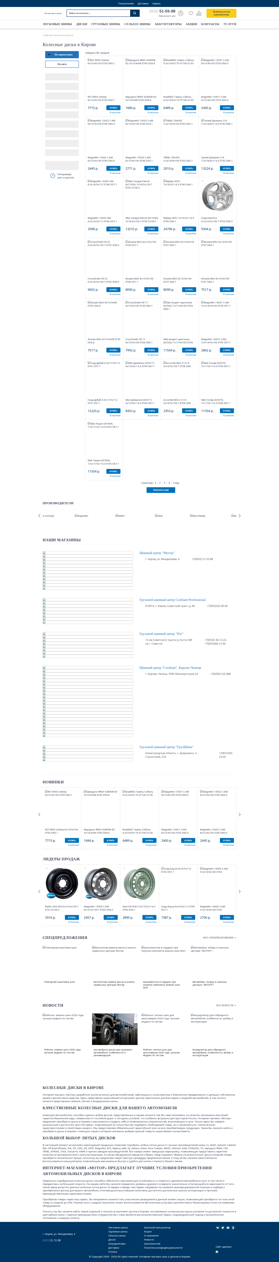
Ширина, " (51, 74)
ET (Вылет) (51, 103)
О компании (151, 1235)
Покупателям (126, 3)
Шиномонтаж (152, 1243)
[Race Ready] (197, 515)
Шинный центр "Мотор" (157, 553)
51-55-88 (162, 11)
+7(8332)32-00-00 (217, 606)
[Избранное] (191, 13)
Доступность (52, 141)
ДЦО (48, 112)
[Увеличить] (89, 59)
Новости (149, 1239)
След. (176, 482)
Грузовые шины (105, 24)
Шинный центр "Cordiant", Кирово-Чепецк (170, 668)
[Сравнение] (198, 13)
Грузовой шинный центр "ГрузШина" (167, 747)
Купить (113, 108)
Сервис (156, 3)
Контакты (210, 24)
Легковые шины (57, 24)
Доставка (143, 3)
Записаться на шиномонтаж (221, 13)
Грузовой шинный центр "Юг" (162, 634)
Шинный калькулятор (157, 1227)
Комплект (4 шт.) (54, 152)
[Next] (159, 515)
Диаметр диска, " (55, 84)
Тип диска (51, 122)
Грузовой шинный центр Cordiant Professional (173, 600)
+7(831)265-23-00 (226, 754)
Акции (191, 24)
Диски (81, 24)
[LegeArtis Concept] (42, 515)
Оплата (112, 1251)
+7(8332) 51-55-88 (202, 559)
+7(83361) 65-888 (220, 674)
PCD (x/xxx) (51, 93)
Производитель (53, 131)
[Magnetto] (81, 515)
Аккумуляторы (168, 24)
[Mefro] (120, 515)
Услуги (229, 24)
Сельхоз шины (137, 24)
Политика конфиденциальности (163, 1247)
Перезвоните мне (167, 16)
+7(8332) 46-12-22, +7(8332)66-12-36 (216, 641)
